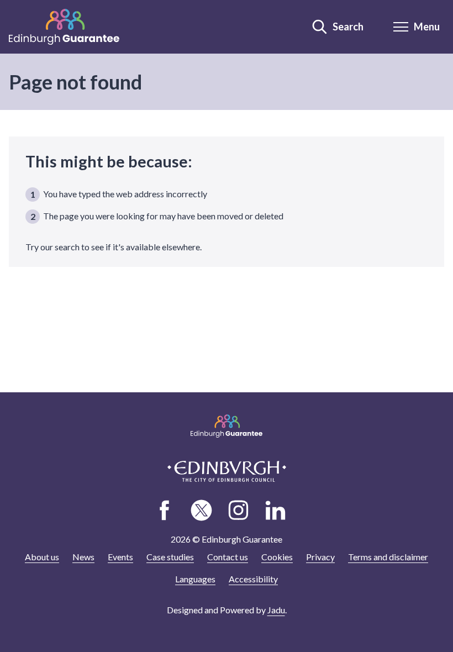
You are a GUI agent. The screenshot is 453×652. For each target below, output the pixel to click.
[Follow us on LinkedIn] (275, 510)
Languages (195, 579)
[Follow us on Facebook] (164, 510)
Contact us (227, 556)
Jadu (276, 609)
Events (120, 556)
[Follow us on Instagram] (238, 510)
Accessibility (253, 579)
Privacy (320, 556)
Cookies (277, 556)
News (83, 556)
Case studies (170, 556)
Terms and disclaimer (388, 556)
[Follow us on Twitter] (201, 510)
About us (42, 556)
